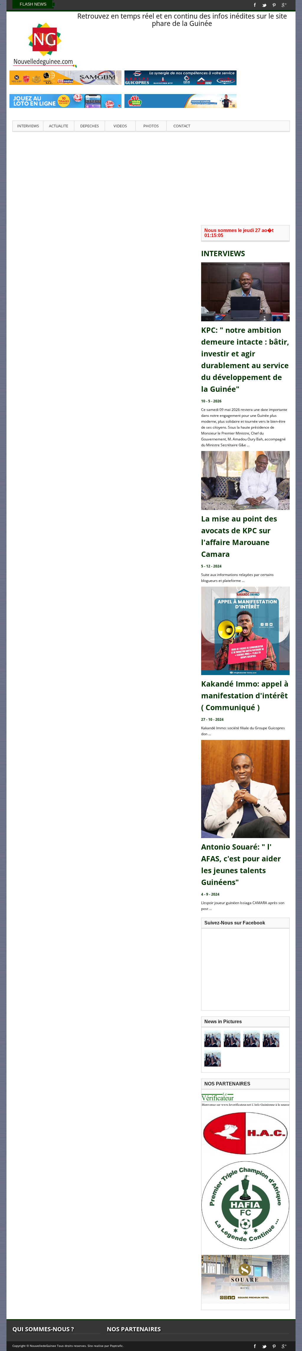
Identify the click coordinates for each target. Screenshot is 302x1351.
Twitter (264, 5)
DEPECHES (89, 126)
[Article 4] (271, 1039)
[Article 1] (212, 1039)
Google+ (284, 5)
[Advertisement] (151, 178)
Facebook (255, 5)
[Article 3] (251, 1039)
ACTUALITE (58, 126)
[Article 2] (232, 1039)
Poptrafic (116, 1346)
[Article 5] (212, 1058)
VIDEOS (120, 126)
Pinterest (274, 5)
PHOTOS (151, 126)
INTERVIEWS (28, 126)
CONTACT (181, 126)
